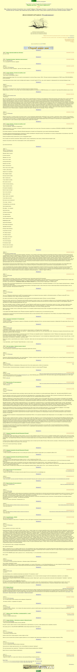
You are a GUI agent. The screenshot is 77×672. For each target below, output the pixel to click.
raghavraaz (10, 383)
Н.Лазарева (11, 518)
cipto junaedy (10, 588)
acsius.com (8, 377)
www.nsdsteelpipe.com (70, 470)
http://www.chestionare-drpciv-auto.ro (67, 484)
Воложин (11, 113)
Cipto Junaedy (67, 591)
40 (16, 661)
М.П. (9, 363)
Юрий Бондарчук (12, 347)
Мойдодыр (10, 150)
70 (20, 661)
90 (22, 661)
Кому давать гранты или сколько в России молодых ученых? (55, 10)
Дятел (10, 434)
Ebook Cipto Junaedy (12, 592)
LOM (9, 606)
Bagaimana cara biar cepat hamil (25, 478)
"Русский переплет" (48, 15)
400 (30, 661)
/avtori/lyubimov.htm (70, 606)
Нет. (73, 363)
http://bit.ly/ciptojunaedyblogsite (68, 588)
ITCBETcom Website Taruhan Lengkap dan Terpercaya (19, 504)
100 (24, 661)
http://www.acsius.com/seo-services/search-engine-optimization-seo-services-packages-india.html (57, 383)
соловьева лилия (12, 95)
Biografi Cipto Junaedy (29, 592)
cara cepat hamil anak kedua (50, 478)
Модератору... (71, 664)
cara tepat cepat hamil (14, 478)
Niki (9, 373)
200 (26, 661)
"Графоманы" (72, 35)
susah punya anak (41, 478)
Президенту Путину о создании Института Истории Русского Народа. (53, 9)
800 (37, 661)
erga (9, 477)
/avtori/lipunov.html (70, 614)
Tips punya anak (34, 478)
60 (18, 661)
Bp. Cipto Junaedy (20, 592)
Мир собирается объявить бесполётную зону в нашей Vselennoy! (20, 9)
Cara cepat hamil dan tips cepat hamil (62, 478)
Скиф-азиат (11, 67)
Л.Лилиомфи (11, 125)
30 (14, 661)
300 (28, 661)
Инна (10, 320)
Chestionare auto (11, 484)
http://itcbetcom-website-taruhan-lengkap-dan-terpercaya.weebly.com (61, 511)
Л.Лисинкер (11, 598)
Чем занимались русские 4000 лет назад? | (30, 10)
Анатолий (10, 60)
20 (13, 661)
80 (21, 661)
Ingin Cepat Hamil (6, 478)
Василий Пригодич (71, 37)
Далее (6, 660)
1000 (41, 661)
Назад (4, 660)
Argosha (10, 85)
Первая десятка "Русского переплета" (38, 5)
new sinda (10, 470)
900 (39, 661)
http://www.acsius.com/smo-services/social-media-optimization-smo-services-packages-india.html (57, 373)
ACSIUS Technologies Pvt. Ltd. (23, 374)
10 (12, 661)
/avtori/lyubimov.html (70, 655)
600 (33, 661)
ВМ (9, 614)
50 (17, 661)
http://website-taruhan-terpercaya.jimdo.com (66, 504)
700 (35, 661)
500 (31, 661)
